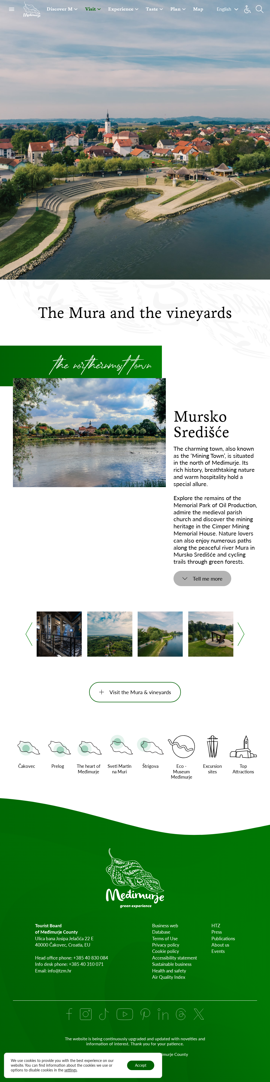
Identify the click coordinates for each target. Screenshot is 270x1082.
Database (161, 932)
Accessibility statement (174, 958)
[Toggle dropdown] (76, 9)
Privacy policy (165, 945)
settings (70, 1070)
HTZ (215, 925)
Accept (140, 1065)
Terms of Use (165, 938)
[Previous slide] (29, 634)
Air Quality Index (168, 977)
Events (218, 951)
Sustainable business (171, 964)
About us (220, 945)
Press (216, 932)
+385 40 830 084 (90, 958)
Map (198, 9)
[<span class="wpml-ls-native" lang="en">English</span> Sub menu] (236, 9)
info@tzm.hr (59, 970)
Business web (165, 925)
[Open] (11, 9)
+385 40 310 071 (86, 964)
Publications (223, 938)
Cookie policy (165, 951)
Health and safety (169, 970)
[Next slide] (241, 634)
